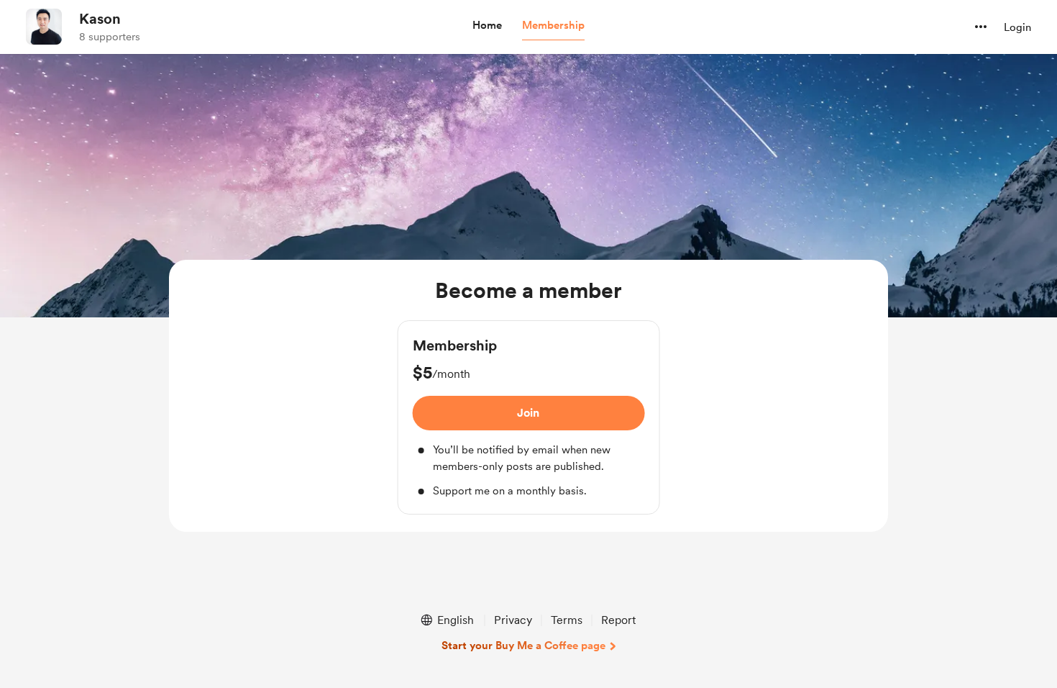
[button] (487, 25)
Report (618, 620)
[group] (528, 417)
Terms (566, 620)
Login (1017, 27)
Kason (100, 18)
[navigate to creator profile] (44, 27)
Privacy (513, 620)
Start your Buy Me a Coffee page (523, 645)
